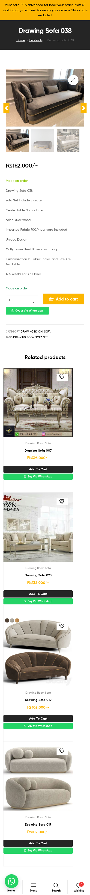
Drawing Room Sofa (36, 331)
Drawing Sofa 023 (38, 575)
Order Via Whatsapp (29, 310)
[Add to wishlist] (62, 377)
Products (35, 40)
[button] (73, 80)
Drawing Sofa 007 (38, 450)
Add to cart (67, 299)
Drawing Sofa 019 (38, 700)
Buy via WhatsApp (39, 476)
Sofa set (41, 337)
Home (20, 40)
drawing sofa (23, 337)
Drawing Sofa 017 (38, 824)
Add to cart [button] (38, 469)
